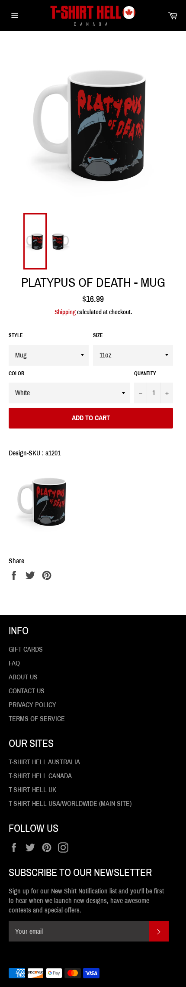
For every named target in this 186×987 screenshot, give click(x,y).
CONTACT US (27, 691)
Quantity (145, 373)
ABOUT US (23, 677)
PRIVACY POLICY (32, 704)
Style (16, 335)
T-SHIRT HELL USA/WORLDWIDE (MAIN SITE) (70, 803)
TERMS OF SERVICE (37, 718)
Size (98, 335)
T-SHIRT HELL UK (32, 789)
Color (16, 373)
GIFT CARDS (26, 649)
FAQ (14, 663)
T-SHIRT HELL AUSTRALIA (44, 762)
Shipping (65, 311)
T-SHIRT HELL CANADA (40, 775)
